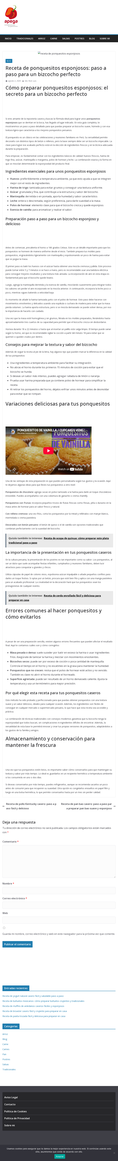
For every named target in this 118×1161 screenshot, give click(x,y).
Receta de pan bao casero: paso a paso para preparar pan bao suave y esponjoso (86, 806)
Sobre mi (105, 38)
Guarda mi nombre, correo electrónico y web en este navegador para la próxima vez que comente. (58, 934)
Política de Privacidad (17, 1118)
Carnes (5, 1049)
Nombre (8, 883)
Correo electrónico (14, 898)
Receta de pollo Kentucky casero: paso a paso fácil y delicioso (31, 806)
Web (5, 913)
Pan (4, 1054)
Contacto (10, 1104)
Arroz (41, 38)
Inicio (8, 38)
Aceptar (60, 1156)
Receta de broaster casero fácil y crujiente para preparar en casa (34, 1011)
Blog (92, 38)
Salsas (66, 38)
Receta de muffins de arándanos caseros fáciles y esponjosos (33, 1006)
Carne (53, 38)
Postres (79, 38)
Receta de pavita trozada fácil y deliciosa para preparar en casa (33, 1016)
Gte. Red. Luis (30, 81)
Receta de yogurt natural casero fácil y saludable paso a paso (33, 995)
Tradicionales (24, 38)
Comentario (10, 841)
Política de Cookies (15, 1111)
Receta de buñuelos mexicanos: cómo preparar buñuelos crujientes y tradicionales (43, 1001)
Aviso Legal (11, 1097)
